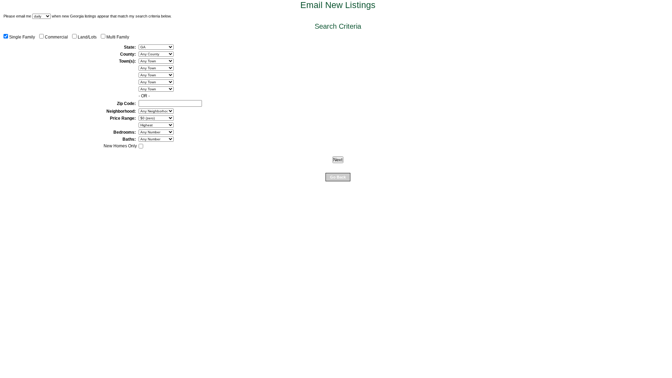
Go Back (338, 177)
